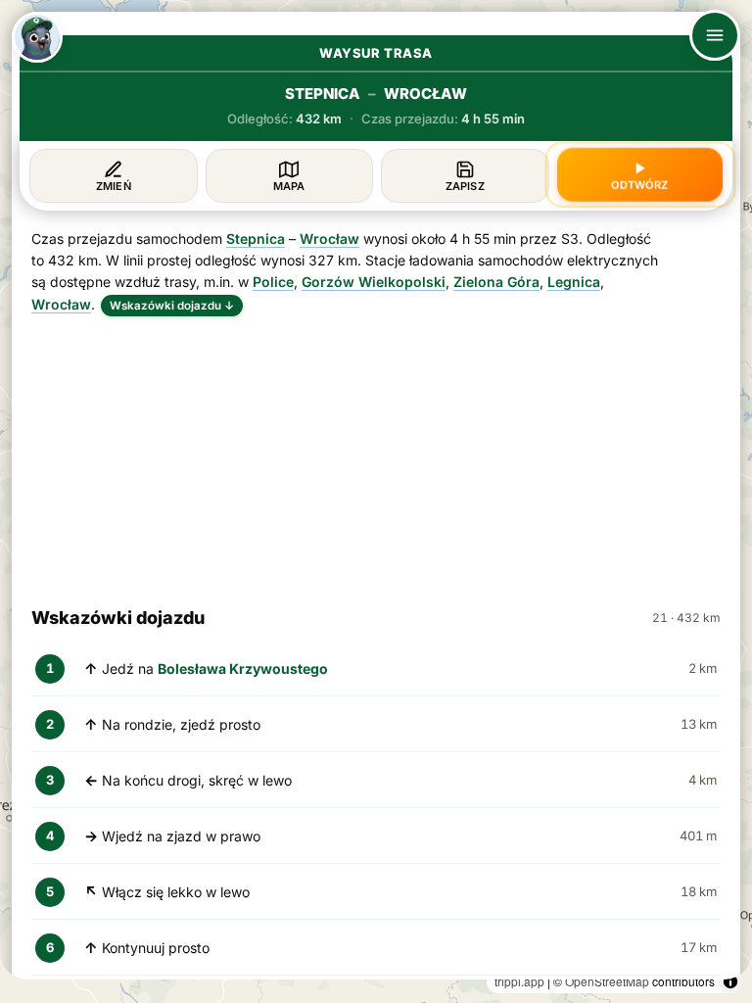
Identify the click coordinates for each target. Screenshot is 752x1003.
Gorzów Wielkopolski (374, 281)
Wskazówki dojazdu (172, 305)
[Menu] (714, 35)
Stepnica (255, 238)
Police (273, 281)
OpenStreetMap (607, 981)
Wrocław (329, 238)
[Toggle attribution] (730, 981)
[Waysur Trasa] (37, 37)
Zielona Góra (496, 281)
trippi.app (519, 981)
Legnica (573, 281)
